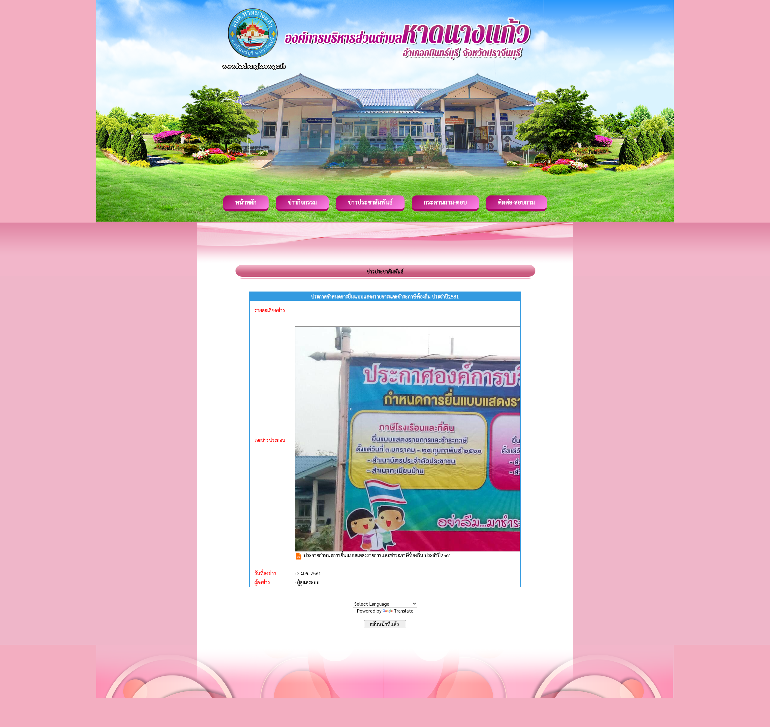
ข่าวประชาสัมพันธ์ (370, 202)
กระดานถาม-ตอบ (445, 202)
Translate (404, 610)
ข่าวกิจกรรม (302, 202)
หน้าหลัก (246, 202)
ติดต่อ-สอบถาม (516, 202)
